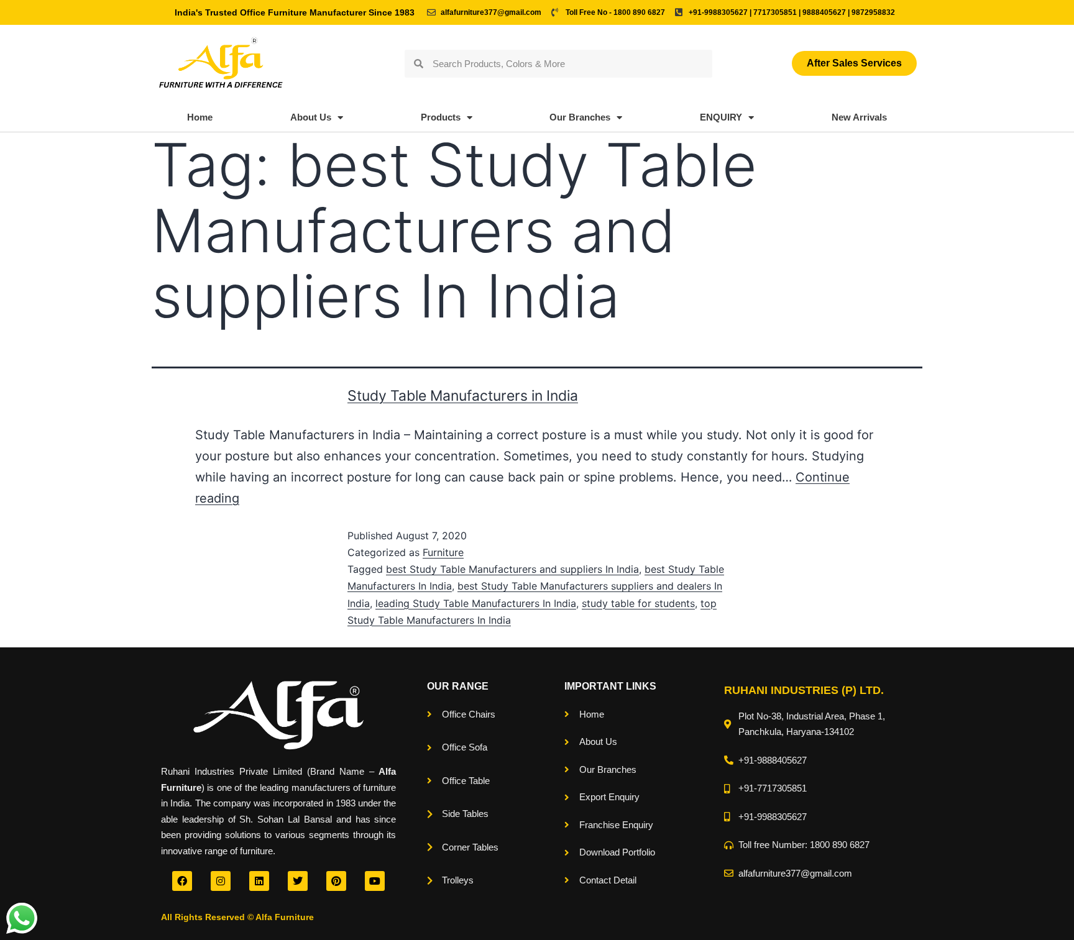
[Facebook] (182, 881)
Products (441, 117)
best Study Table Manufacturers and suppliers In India (512, 569)
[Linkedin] (259, 881)
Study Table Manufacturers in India (462, 395)
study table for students (638, 603)
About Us (310, 117)
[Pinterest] (336, 881)
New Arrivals (859, 117)
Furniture (443, 552)
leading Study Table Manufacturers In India (475, 603)
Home (200, 117)
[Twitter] (298, 881)
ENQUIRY (721, 117)
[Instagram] (221, 881)
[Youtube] (375, 881)
